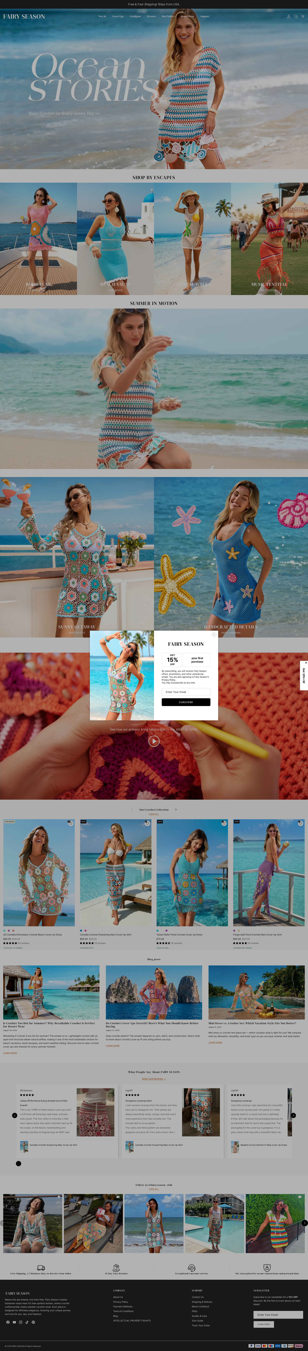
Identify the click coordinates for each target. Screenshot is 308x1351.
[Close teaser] (306, 662)
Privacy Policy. (169, 679)
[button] (304, 675)
